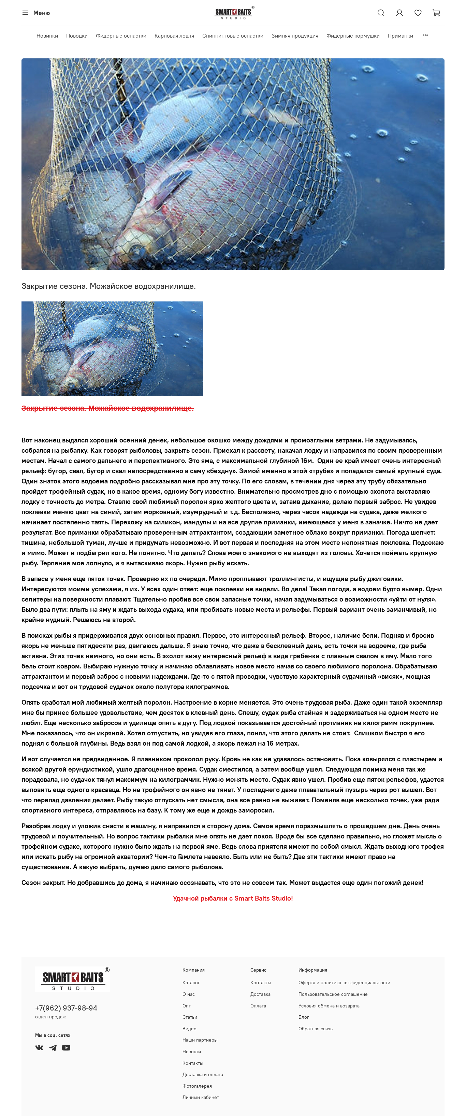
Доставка (260, 994)
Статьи (190, 1017)
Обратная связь (315, 1029)
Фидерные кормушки (353, 35)
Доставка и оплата (203, 1074)
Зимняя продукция (295, 35)
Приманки (400, 35)
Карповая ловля (174, 35)
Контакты (193, 1063)
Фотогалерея (197, 1086)
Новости (192, 1051)
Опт (187, 1006)
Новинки (47, 35)
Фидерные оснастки (121, 35)
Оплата (258, 1006)
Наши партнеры (200, 1040)
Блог (303, 1017)
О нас (189, 994)
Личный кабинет (201, 1097)
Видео (189, 1029)
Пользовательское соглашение (333, 994)
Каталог (191, 982)
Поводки (77, 35)
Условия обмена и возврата (329, 1006)
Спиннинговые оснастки (232, 35)
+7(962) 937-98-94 (66, 1008)
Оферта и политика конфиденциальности (344, 982)
